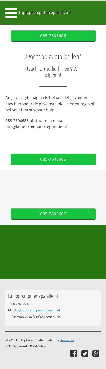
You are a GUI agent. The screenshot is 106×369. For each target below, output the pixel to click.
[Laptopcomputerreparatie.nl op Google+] (96, 353)
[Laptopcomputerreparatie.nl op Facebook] (74, 353)
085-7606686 (53, 36)
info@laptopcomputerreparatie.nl (36, 310)
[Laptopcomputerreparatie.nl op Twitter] (85, 353)
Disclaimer (67, 340)
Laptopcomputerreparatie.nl (45, 12)
